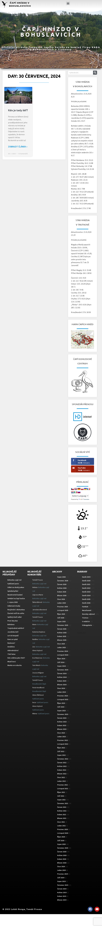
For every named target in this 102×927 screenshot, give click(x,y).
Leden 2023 (61, 736)
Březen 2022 (61, 774)
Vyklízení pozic (13, 583)
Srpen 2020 (61, 844)
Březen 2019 (61, 900)
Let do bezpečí (13, 635)
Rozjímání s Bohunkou (16, 609)
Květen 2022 (61, 766)
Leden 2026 (61, 603)
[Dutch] (72, 492)
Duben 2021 (61, 814)
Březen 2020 (61, 863)
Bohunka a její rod (14, 580)
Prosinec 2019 (62, 874)
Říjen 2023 (61, 703)
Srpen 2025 (61, 621)
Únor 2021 (61, 822)
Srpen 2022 (61, 755)
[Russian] (78, 492)
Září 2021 (60, 796)
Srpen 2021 (61, 800)
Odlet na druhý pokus (15, 587)
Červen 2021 (61, 807)
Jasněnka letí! (12, 632)
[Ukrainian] (85, 489)
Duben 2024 (61, 681)
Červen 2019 (61, 889)
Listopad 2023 (62, 699)
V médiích (86, 621)
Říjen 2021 (61, 792)
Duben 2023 (61, 725)
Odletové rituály (13, 606)
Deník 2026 (86, 603)
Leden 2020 (61, 870)
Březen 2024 (61, 684)
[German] (78, 489)
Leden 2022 (61, 781)
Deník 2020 (86, 581)
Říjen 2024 (61, 658)
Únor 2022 (61, 777)
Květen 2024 (61, 677)
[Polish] (82, 489)
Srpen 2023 (61, 710)
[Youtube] (97, 909)
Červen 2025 (61, 629)
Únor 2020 (61, 866)
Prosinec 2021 (62, 785)
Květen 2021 (61, 811)
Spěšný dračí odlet (14, 617)
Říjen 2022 (61, 748)
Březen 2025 (61, 640)
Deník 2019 (86, 577)
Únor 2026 (61, 599)
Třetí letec (11, 654)
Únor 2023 (61, 733)
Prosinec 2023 (62, 696)
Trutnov (85, 618)
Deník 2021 (86, 584)
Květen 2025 (61, 632)
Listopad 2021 (62, 788)
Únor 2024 (61, 688)
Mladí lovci (11, 661)
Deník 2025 (86, 599)
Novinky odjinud (88, 614)
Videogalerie (87, 625)
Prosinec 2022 (62, 740)
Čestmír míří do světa (15, 613)
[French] (88, 489)
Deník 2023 (86, 592)
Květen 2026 (61, 588)
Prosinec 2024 (62, 651)
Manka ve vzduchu (14, 665)
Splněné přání (12, 591)
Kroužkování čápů (39, 684)
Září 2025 (60, 618)
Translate (86, 499)
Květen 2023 (61, 722)
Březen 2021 (61, 818)
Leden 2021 (61, 826)
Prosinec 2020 (62, 829)
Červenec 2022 (62, 759)
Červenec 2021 (62, 803)
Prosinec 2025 (62, 607)
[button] (68, 3)
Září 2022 (60, 751)
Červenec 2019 (62, 885)
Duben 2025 (61, 636)
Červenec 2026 (62, 581)
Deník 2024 (86, 595)
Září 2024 (60, 662)
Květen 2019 (61, 892)
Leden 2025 (61, 647)
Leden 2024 (61, 692)
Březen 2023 (61, 729)
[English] (75, 489)
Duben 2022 (61, 770)
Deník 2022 (86, 588)
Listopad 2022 (62, 744)
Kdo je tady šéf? (18, 110)
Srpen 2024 (61, 666)
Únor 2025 (61, 644)
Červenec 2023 (62, 714)
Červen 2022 (61, 762)
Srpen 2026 (61, 577)
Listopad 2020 (62, 833)
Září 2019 (60, 878)
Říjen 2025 (61, 614)
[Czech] (72, 489)
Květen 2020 (61, 855)
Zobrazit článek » (17, 146)
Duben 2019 (61, 896)
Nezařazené (86, 610)
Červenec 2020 (62, 848)
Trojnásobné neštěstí (15, 628)
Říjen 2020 (61, 837)
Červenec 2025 (62, 625)
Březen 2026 (61, 595)
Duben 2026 (61, 592)
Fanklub (85, 607)
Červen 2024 (61, 673)
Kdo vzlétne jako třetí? (16, 658)
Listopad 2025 (62, 610)
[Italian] (75, 492)
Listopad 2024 (62, 655)
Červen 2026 (61, 584)
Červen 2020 (61, 852)
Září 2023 (60, 707)
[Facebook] (90, 909)
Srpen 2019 (61, 881)
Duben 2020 (61, 859)
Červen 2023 (61, 718)
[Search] (95, 73)
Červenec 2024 (62, 670)
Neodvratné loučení (15, 595)
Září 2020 (60, 840)
